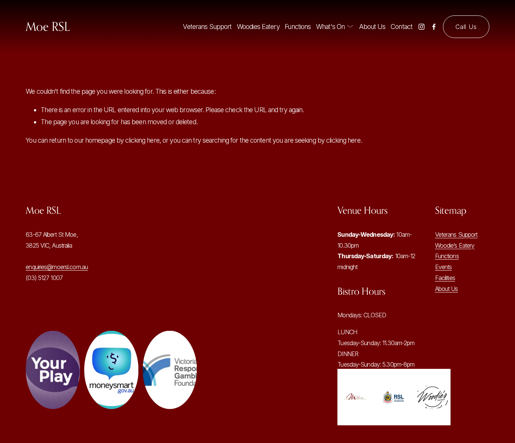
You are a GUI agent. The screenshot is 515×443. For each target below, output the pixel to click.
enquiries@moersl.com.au (57, 267)
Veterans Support (207, 26)
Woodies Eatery (258, 26)
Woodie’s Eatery (455, 245)
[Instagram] (421, 26)
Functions (298, 26)
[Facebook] (434, 26)
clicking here (142, 140)
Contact (401, 26)
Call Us (466, 26)
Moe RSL (48, 26)
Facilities (445, 278)
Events (443, 267)
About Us (372, 26)
